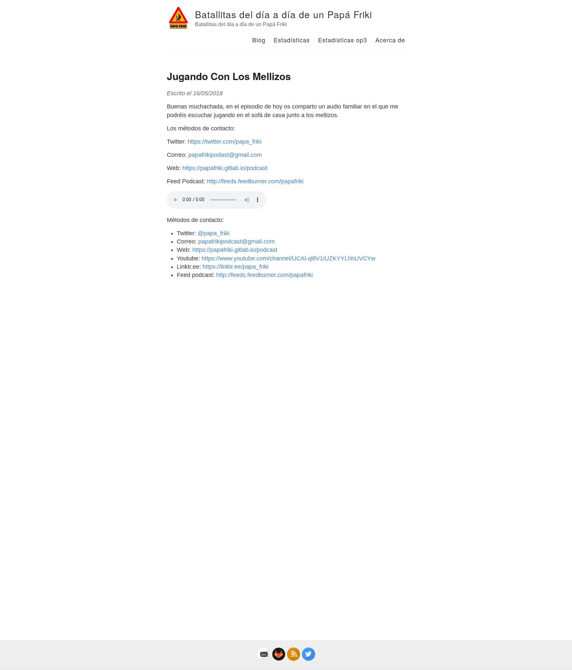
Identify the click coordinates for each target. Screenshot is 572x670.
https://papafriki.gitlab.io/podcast (224, 168)
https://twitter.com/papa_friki (225, 141)
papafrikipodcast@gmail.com (236, 241)
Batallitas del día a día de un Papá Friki (283, 14)
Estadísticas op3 (342, 39)
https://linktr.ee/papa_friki (235, 266)
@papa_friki (213, 233)
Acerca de (390, 39)
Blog (258, 39)
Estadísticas (292, 39)
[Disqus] (286, 367)
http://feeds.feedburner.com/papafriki (255, 181)
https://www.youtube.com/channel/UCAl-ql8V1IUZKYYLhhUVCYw (288, 258)
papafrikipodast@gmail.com (225, 155)
